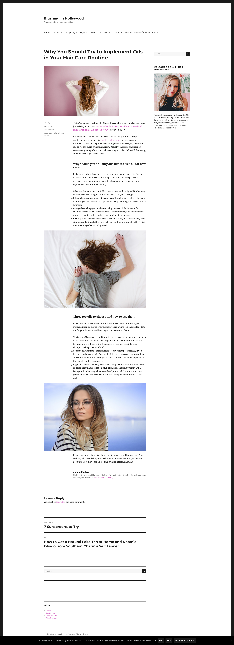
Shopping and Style (75, 32)
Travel (116, 32)
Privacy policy (184, 641)
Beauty (94, 32)
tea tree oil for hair (111, 140)
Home (47, 32)
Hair (52, 130)
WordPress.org (51, 618)
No (169, 641)
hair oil (46, 136)
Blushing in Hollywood (64, 18)
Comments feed (52, 616)
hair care (60, 133)
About (56, 32)
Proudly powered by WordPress (76, 634)
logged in (60, 502)
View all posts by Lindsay (103, 478)
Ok (161, 641)
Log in (48, 610)
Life (105, 32)
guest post (48, 133)
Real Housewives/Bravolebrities (140, 32)
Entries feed (50, 613)
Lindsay (47, 123)
